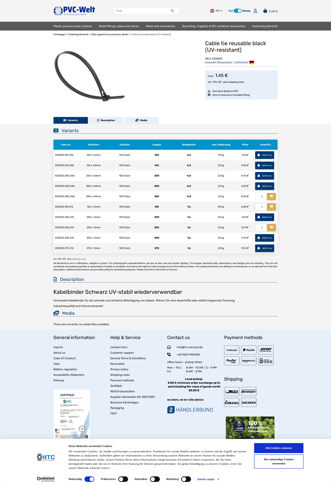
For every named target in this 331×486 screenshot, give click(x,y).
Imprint (58, 347)
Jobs (56, 363)
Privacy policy (119, 369)
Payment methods (122, 380)
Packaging (117, 408)
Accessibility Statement (68, 374)
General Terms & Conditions (128, 358)
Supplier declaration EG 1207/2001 (132, 397)
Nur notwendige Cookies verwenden (279, 461)
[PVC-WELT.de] (74, 10)
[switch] (123, 479)
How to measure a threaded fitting (231, 95)
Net (231, 10)
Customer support (122, 352)
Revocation (117, 363)
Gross (246, 10)
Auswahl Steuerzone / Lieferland (226, 62)
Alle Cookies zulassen (278, 447)
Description (107, 120)
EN (217, 10)
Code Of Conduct (64, 358)
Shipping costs (120, 374)
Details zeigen (205, 479)
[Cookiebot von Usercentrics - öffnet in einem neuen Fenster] (46, 479)
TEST (113, 413)
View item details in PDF (225, 91)
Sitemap (58, 380)
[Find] (172, 11)
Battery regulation (65, 369)
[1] (271, 196)
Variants (72, 120)
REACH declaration (122, 391)
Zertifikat (116, 385)
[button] (238, 11)
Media (143, 120)
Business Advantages (124, 402)
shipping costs (236, 82)
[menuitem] (73, 26)
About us (59, 352)
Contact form (118, 347)
